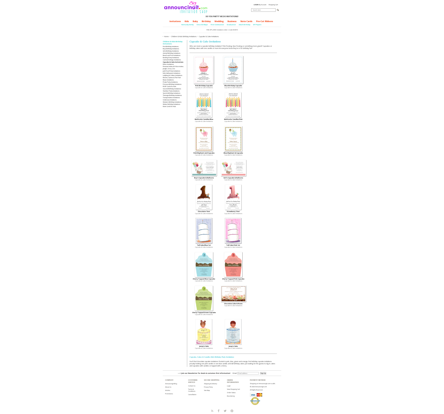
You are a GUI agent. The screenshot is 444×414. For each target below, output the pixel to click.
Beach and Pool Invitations (171, 55)
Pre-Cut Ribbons (264, 21)
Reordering (231, 396)
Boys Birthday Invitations (171, 49)
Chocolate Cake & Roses (233, 304)
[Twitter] (225, 410)
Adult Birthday (244, 25)
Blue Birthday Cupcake (233, 86)
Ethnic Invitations (168, 64)
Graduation (231, 25)
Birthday (206, 21)
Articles (167, 390)
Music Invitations (168, 80)
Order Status (231, 393)
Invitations (175, 21)
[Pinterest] (231, 410)
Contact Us (191, 386)
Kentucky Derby (187, 25)
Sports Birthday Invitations (171, 93)
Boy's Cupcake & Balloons (204, 178)
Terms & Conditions (191, 390)
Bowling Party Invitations (171, 58)
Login (229, 386)
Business (231, 21)
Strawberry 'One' (233, 211)
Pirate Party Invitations (170, 82)
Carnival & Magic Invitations (172, 60)
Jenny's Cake (204, 346)
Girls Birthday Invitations (171, 51)
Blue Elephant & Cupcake (233, 153)
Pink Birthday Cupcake (204, 86)
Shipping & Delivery (210, 384)
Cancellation (192, 395)
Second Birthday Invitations (172, 89)
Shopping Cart (273, 5)
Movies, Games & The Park (172, 78)
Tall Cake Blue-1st (204, 245)
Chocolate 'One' (204, 211)
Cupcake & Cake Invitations (173, 62)
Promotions (169, 394)
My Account (260, 5)
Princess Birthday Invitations (172, 84)
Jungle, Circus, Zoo (169, 69)
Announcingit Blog (171, 384)
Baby (195, 21)
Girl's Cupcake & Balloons (233, 178)
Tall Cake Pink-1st (233, 245)
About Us (168, 387)
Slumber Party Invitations (171, 91)
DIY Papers (257, 25)
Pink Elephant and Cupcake (203, 153)
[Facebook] (218, 410)
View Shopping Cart (233, 389)
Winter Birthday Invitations (171, 104)
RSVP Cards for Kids (169, 86)
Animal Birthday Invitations (171, 53)
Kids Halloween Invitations (171, 73)
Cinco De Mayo (202, 25)
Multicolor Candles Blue (204, 119)
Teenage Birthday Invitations (172, 95)
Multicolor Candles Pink (233, 119)
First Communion (217, 25)
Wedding (219, 21)
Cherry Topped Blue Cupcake (204, 279)
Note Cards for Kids (169, 106)
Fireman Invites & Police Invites (173, 66)
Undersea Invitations (170, 100)
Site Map (207, 390)
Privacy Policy (208, 387)
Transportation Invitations (171, 98)
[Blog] (212, 410)
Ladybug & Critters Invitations (172, 75)
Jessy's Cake (233, 346)
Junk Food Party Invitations (171, 71)
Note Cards (246, 21)
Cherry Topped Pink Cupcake (233, 279)
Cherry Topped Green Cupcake (204, 312)
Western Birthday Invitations (172, 102)
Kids (187, 21)
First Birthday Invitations (171, 46)
